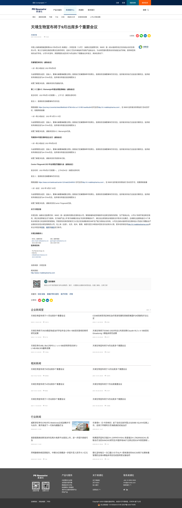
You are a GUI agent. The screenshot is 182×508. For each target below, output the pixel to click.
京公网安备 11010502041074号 (111, 505)
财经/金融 (41, 294)
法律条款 (34, 501)
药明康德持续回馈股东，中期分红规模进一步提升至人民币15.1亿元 (59, 452)
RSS (48, 501)
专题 (50, 17)
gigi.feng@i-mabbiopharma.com (58, 241)
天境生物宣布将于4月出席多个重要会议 (47, 384)
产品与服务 (57, 10)
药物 (71, 294)
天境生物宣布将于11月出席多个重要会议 (48, 315)
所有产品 (65, 492)
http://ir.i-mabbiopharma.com (138, 224)
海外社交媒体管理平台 (69, 489)
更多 (148, 310)
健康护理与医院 (53, 294)
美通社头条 (71, 17)
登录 (123, 3)
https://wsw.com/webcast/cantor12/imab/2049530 (57, 182)
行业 (56, 17)
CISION (131, 501)
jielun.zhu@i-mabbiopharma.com (40, 241)
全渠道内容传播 (67, 482)
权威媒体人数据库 (68, 487)
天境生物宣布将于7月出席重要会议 (107, 384)
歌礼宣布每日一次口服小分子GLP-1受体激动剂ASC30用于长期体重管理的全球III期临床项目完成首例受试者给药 (121, 454)
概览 (34, 17)
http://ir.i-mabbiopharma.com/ (109, 107)
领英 (42, 227)
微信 (53, 227)
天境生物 (34, 35)
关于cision (96, 482)
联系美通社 (128, 475)
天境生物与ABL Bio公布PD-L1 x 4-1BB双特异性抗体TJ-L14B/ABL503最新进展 (54, 346)
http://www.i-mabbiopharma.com (43, 273)
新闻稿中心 (70, 10)
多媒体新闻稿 (82, 17)
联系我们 (91, 10)
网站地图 (42, 501)
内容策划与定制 (67, 480)
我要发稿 (133, 3)
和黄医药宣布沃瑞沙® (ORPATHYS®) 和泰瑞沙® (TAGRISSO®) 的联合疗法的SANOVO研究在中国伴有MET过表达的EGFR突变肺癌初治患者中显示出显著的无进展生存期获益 (121, 439)
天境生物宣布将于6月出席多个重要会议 (47, 369)
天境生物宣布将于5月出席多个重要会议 (109, 399)
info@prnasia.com (129, 482)
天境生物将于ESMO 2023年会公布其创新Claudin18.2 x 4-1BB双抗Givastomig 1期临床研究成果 (121, 332)
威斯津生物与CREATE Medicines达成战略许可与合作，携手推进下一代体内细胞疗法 (50, 424)
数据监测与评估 (67, 485)
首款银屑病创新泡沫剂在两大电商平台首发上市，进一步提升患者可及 (59, 439)
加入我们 (95, 485)
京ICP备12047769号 (129, 505)
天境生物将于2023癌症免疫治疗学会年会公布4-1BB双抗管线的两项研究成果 (59, 332)
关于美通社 (98, 475)
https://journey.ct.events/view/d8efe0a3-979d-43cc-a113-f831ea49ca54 (65, 107)
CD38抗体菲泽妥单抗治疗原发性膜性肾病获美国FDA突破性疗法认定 (121, 317)
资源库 (81, 10)
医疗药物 (64, 294)
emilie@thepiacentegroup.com (39, 255)
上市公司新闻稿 (95, 17)
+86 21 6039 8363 (36, 257)
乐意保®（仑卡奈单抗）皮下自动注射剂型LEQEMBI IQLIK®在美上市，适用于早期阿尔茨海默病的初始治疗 (121, 424)
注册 (117, 3)
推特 (48, 227)
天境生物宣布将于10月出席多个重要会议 (110, 369)
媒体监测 (145, 3)
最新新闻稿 (42, 17)
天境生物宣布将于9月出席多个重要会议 (109, 345)
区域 (62, 17)
